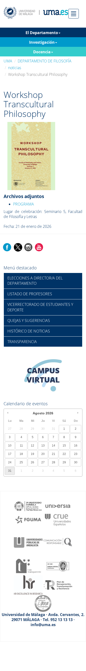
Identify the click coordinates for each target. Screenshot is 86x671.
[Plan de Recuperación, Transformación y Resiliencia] (57, 584)
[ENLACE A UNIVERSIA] (57, 505)
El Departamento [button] (42, 32)
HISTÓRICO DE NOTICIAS (28, 331)
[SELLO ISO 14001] (57, 565)
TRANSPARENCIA (22, 341)
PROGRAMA (23, 204)
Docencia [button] (42, 51)
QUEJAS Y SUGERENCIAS (28, 320)
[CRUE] (57, 519)
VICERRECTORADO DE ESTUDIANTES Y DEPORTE (40, 307)
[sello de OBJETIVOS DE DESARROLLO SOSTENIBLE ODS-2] (28, 505)
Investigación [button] (42, 42)
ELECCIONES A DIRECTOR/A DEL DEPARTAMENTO (35, 280)
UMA (8, 61)
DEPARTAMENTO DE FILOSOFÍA (44, 61)
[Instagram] (28, 246)
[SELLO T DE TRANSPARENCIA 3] (28, 565)
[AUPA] (28, 542)
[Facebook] (7, 246)
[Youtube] (39, 246)
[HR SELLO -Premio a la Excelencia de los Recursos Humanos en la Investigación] (28, 584)
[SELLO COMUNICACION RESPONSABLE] (57, 542)
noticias (14, 67)
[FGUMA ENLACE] (28, 519)
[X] (18, 246)
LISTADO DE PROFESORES (29, 293)
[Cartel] (31, 155)
